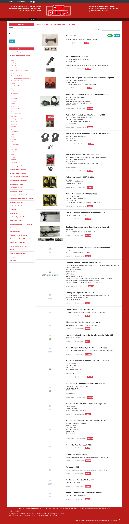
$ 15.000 (88, 354)
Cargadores (13, 209)
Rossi (11, 129)
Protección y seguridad (17, 253)
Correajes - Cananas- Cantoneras (19, 70)
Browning (13, 65)
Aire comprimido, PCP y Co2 (19, 176)
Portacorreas (14, 124)
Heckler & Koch (14, 93)
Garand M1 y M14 (15, 86)
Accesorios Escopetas (17, 52)
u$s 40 (87, 341)
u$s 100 (88, 460)
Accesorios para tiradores (18, 173)
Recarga (12, 257)
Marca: (11, 34)
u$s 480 (88, 219)
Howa (12, 96)
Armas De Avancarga (16, 187)
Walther (12, 157)
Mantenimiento (15, 231)
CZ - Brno (13, 73)
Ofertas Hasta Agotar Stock (18, 246)
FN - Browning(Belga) (16, 80)
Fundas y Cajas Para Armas (18, 217)
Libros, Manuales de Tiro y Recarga (21, 224)
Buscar (11, 41)
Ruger (12, 134)
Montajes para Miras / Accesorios (20, 239)
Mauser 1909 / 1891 (15, 113)
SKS (11, 142)
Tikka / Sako (13, 149)
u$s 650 (91, 286)
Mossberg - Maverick (16, 119)
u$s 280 (90, 171)
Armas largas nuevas (16, 191)
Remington (13, 126)
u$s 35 (87, 499)
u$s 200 (88, 69)
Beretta (12, 60)
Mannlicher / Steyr (15, 108)
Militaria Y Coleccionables (18, 235)
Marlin (12, 111)
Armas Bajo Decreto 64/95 (18, 180)
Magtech (12, 103)
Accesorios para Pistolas (18, 166)
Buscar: (11, 27)
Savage (12, 136)
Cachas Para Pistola (16, 202)
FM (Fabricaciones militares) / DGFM (20, 78)
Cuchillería (13, 213)
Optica (12, 249)
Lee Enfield (13, 98)
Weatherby (13, 159)
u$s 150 (89, 88)
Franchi (12, 83)
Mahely (12, 106)
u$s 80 (86, 43)
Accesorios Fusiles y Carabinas (20, 55)
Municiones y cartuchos (17, 242)
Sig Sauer (13, 139)
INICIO (11, 511)
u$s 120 (89, 206)
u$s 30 (87, 448)
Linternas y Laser (15, 228)
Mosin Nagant (14, 116)
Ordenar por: (96, 29)
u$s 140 (90, 187)
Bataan (12, 58)
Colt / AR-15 (13, 68)
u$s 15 (87, 316)
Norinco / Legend (15, 121)
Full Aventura (113, 520)
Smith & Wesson (14, 144)
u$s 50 (87, 328)
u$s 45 (87, 303)
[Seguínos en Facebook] (31, 2)
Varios (12, 154)
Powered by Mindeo (103, 520)
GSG (11, 88)
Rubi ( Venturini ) (15, 131)
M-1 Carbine (13, 101)
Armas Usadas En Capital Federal (20, 195)
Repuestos (13, 260)
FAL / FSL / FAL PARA (16, 75)
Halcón (12, 91)
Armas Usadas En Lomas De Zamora (21, 198)
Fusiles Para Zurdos (16, 220)
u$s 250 (90, 108)
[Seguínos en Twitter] (34, 2)
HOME (11, 2)
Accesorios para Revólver (18, 169)
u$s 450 (88, 235)
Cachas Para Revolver (17, 206)
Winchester (13, 162)
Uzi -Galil (13, 152)
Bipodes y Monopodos (16, 63)
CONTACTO (21, 2)
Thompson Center (15, 147)
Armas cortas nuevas (16, 184)
